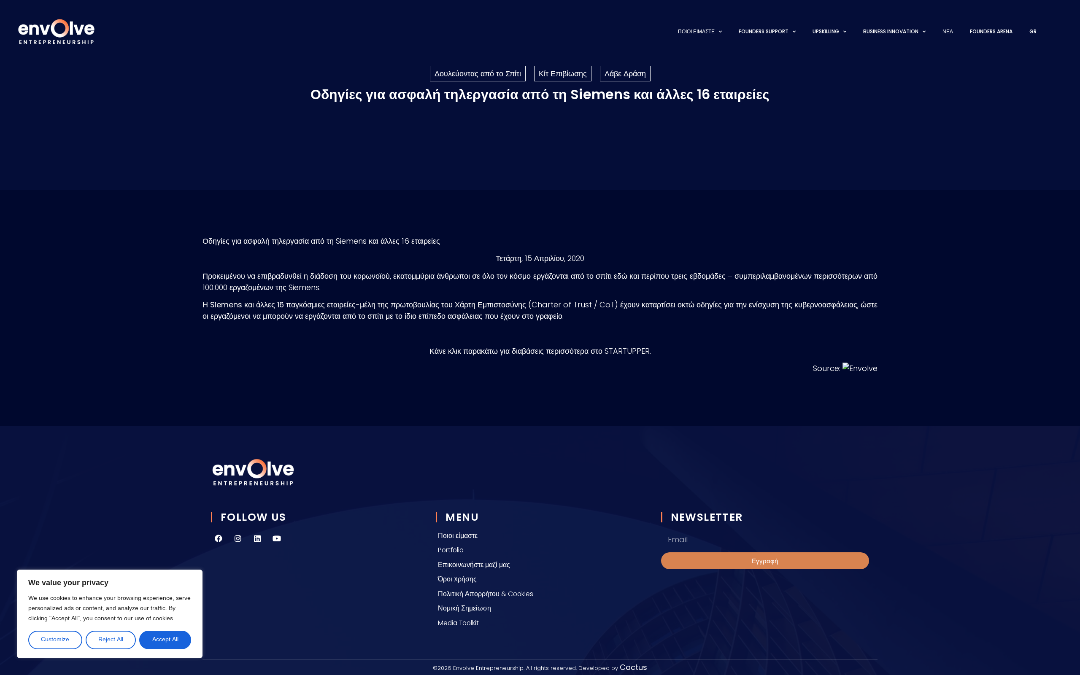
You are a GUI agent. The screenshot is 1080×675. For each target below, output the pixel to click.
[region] (109, 614)
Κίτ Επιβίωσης (563, 73)
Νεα (947, 31)
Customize (55, 640)
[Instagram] (238, 538)
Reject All (110, 640)
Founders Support (763, 31)
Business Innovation (890, 31)
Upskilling (826, 31)
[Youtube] (276, 538)
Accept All (165, 640)
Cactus (633, 667)
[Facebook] (218, 538)
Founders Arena (991, 31)
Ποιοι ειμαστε (696, 31)
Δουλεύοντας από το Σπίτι (478, 73)
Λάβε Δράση (625, 73)
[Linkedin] (257, 538)
